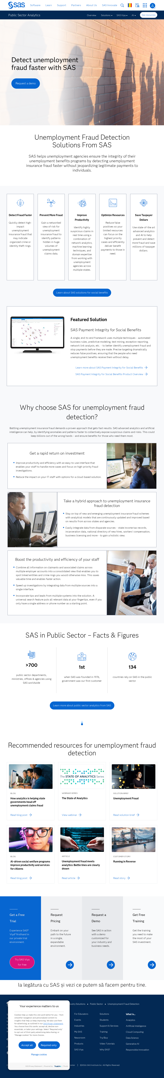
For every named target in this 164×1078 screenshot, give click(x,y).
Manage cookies (39, 1054)
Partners (76, 5)
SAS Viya (121, 15)
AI (133, 15)
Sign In (152, 6)
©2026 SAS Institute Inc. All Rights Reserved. (100, 1065)
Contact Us (137, 5)
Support (61, 5)
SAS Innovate (109, 5)
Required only (49, 1045)
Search (122, 5)
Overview (91, 15)
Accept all (27, 1045)
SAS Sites (145, 5)
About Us (91, 5)
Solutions (106, 15)
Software (35, 5)
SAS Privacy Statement (53, 1023)
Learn (48, 5)
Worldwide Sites (130, 5)
